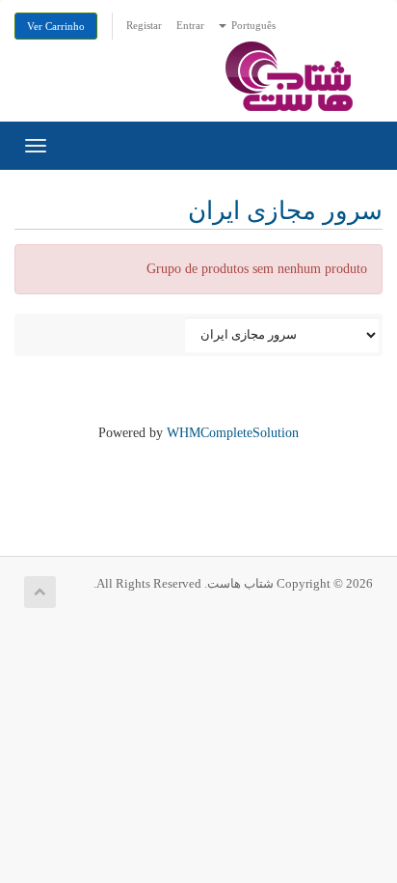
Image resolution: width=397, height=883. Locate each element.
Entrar (190, 25)
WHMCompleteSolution (233, 433)
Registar (144, 25)
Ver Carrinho (56, 26)
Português (252, 25)
